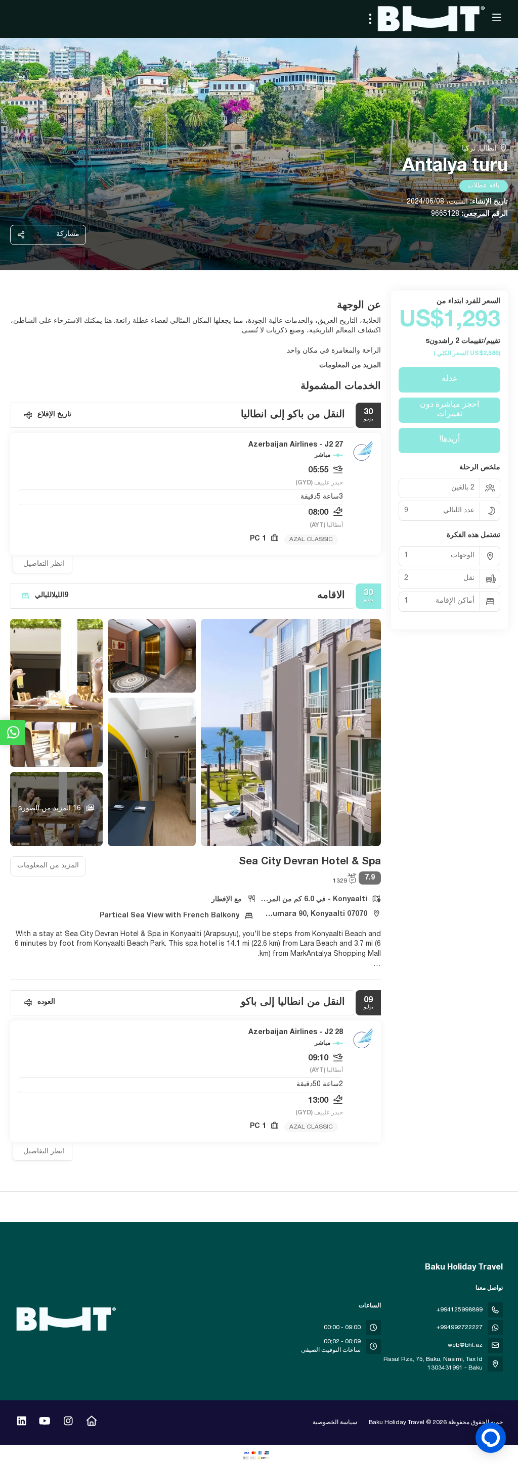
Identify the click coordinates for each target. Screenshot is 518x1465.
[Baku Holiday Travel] (66, 1319)
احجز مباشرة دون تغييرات (449, 410)
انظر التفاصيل (43, 564)
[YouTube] (44, 1423)
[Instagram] (68, 1423)
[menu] (370, 18)
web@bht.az (465, 1345)
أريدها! (449, 440)
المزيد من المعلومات (350, 365)
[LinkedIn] (21, 1423)
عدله (450, 379)
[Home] (91, 1423)
